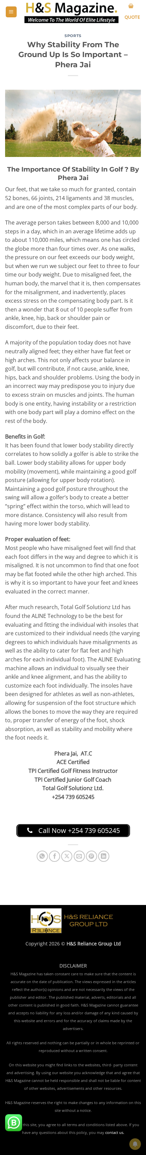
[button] (11, 12)
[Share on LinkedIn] (103, 856)
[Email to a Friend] (79, 856)
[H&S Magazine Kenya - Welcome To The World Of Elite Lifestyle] (71, 12)
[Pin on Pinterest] (91, 856)
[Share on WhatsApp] (42, 856)
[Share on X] (66, 856)
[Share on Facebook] (54, 856)
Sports (73, 35)
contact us (114, 1132)
